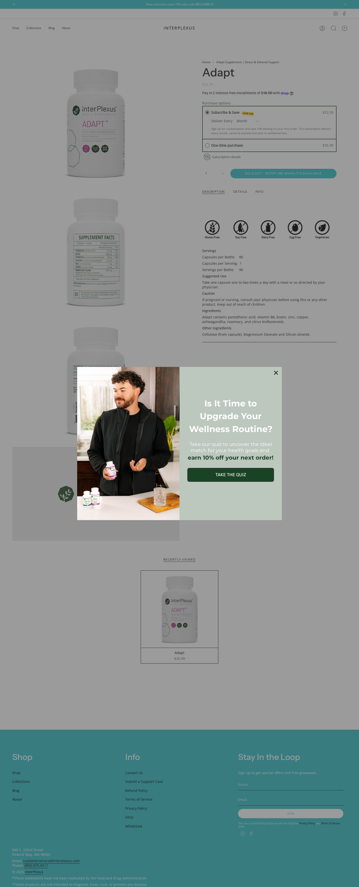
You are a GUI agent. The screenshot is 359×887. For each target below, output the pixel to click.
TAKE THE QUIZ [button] (230, 474)
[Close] (276, 373)
